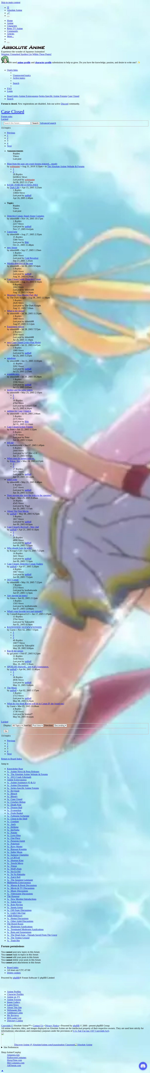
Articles (10, 34)
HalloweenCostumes (16, 1057)
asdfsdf (28, 195)
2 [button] (7, 138)
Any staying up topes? (17, 595)
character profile (43, 62)
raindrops (11, 358)
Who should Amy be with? (19, 548)
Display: (8, 725)
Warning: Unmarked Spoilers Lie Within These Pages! (26, 54)
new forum (12, 247)
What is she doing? (16, 311)
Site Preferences (11, 1047)
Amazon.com (13, 1055)
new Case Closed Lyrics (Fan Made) (24, 342)
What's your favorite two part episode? (25, 611)
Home (10, 20)
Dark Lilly (15, 187)
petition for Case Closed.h (19, 411)
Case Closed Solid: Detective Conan (24, 279)
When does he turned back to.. (21, 458)
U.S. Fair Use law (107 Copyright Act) (91, 1031)
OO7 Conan (12, 579)
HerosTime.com (14, 1060)
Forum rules (6, 116)
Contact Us (38, 1025)
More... (10, 36)
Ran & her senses (15, 651)
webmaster (15, 166)
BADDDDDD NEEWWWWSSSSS (24, 627)
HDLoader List (14, 1018)
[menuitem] (22, 75)
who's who (12, 479)
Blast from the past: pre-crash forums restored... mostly (32, 164)
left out (10, 442)
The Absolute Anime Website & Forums (65, 166)
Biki (27, 242)
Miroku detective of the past (20, 263)
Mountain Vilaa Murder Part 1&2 (22, 295)
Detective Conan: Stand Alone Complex (25, 216)
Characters (12, 26)
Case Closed (12, 111)
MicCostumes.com (15, 1063)
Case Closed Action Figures (20, 427)
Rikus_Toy (15, 461)
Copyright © (7, 1025)
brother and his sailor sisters (20, 390)
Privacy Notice (52, 1025)
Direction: (49, 725)
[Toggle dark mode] (8, 16)
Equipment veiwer (15, 326)
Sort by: (28, 725)
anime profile (23, 62)
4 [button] (7, 143)
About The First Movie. (18, 511)
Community (12, 31)
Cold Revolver (31, 258)
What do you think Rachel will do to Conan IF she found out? (35, 703)
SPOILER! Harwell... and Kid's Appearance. (28, 666)
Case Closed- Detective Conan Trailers (25, 564)
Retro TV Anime (15, 28)
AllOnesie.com (14, 1065)
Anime (10, 23)
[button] (11, 133)
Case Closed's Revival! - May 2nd (23, 527)
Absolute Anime (14, 10)
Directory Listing (15, 1020)
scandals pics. (13, 374)
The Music (12, 688)
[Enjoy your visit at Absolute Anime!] (23, 49)
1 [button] (7, 135)
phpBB (16, 977)
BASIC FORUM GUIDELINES (22, 185)
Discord (64, 104)
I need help (12, 232)
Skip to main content (10, 2)
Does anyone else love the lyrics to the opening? (29, 495)
